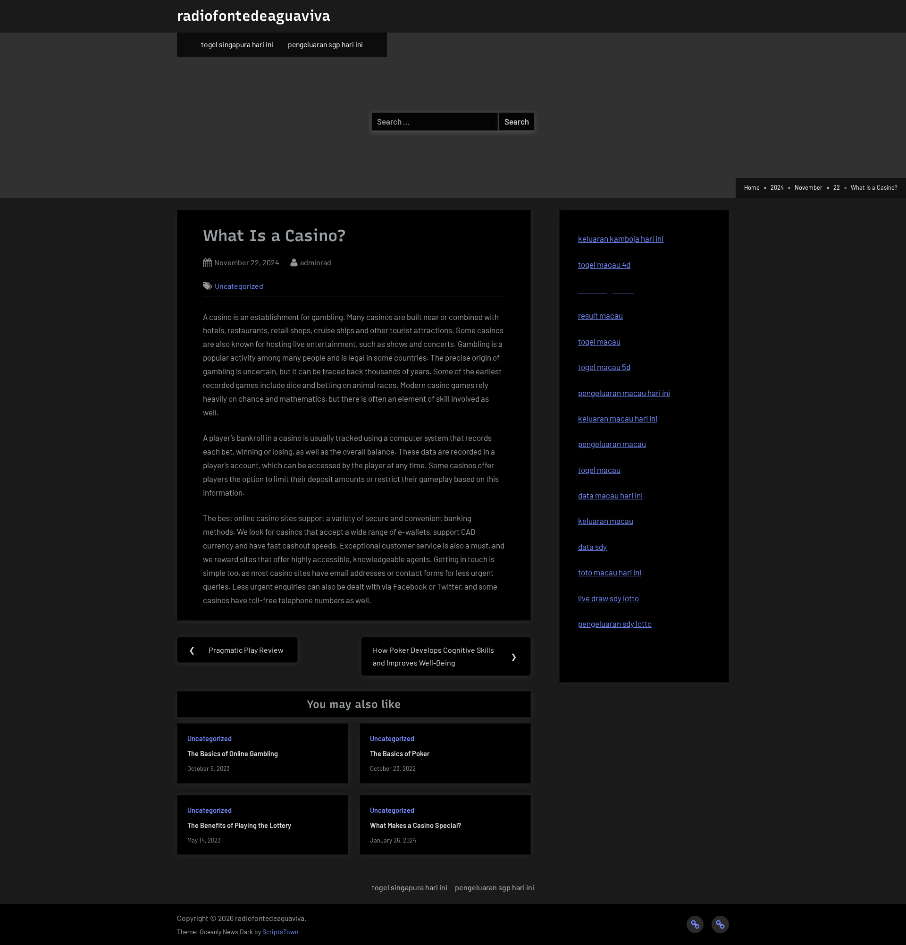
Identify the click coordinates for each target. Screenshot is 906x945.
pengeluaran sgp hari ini (325, 44)
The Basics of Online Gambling (232, 754)
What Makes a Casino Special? (415, 825)
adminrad (315, 262)
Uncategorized (239, 285)
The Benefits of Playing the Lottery (239, 825)
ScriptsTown (280, 932)
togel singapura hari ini (237, 44)
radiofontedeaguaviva (253, 16)
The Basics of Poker (399, 754)
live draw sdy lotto (608, 598)
